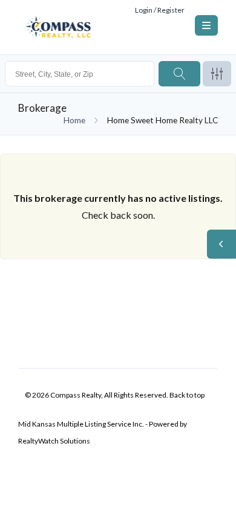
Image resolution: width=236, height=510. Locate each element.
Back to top (187, 394)
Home (74, 120)
